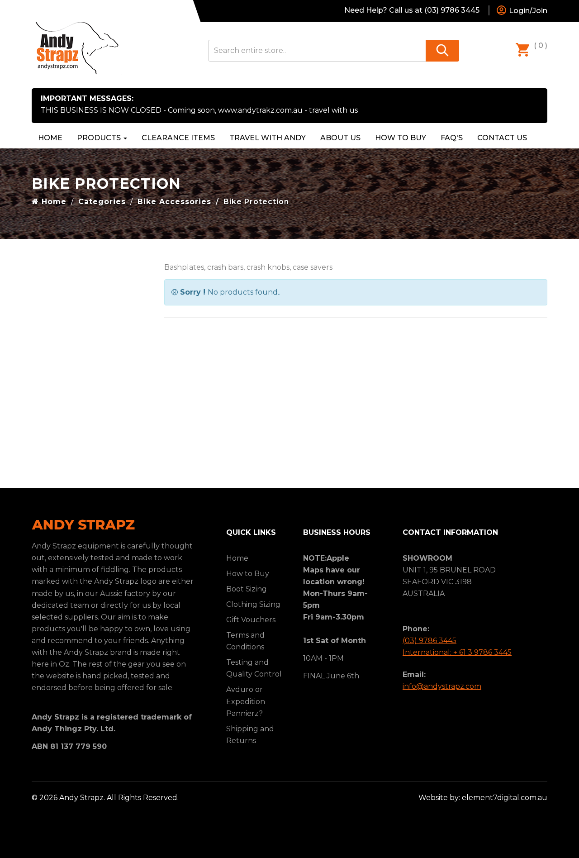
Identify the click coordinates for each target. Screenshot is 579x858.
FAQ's (452, 137)
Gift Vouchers (250, 619)
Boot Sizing (246, 589)
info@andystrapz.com (442, 686)
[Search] (442, 51)
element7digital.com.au (504, 797)
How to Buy (400, 137)
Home (50, 137)
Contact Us (502, 137)
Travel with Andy (267, 137)
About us (340, 137)
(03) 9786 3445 (429, 640)
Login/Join (527, 10)
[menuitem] (178, 138)
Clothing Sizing (253, 604)
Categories (102, 201)
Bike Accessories (174, 201)
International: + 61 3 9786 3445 (457, 652)
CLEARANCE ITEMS (178, 137)
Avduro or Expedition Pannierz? (245, 701)
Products (100, 137)
